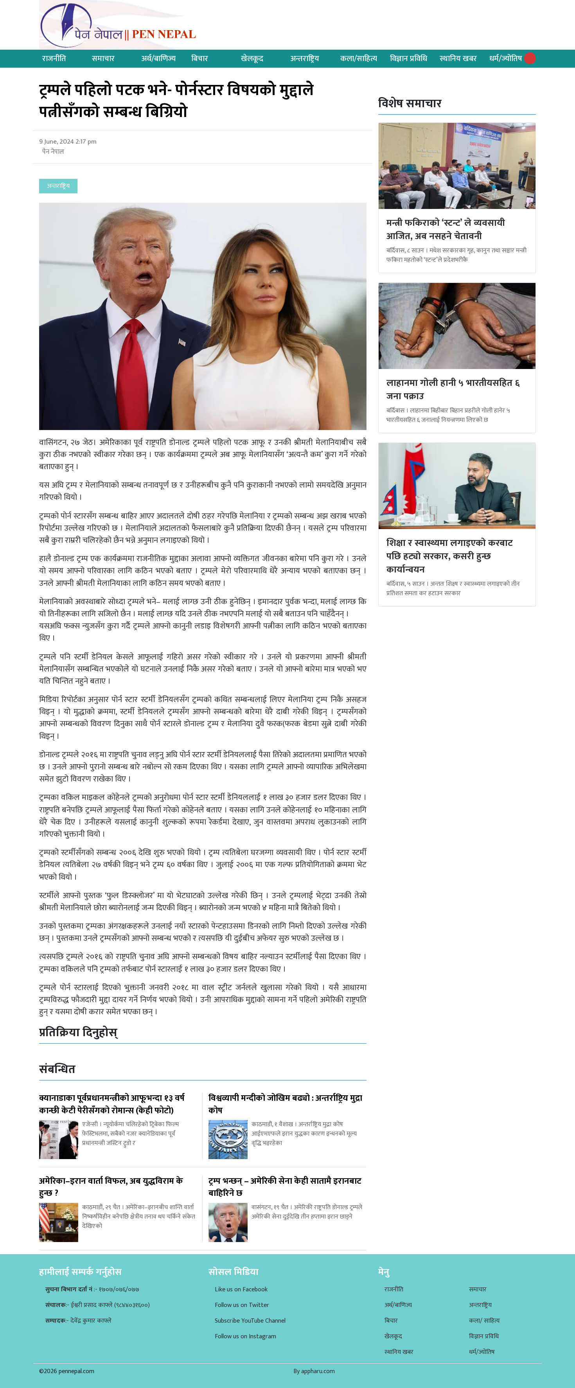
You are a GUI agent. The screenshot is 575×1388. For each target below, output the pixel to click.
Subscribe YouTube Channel (250, 1321)
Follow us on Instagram (245, 1336)
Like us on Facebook (241, 1289)
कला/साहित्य (358, 58)
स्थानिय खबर (458, 58)
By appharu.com (314, 1371)
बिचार (199, 58)
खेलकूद (252, 58)
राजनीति (54, 58)
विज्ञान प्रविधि (408, 58)
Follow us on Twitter (242, 1305)
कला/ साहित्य (484, 1321)
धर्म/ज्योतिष (505, 58)
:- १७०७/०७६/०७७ (92, 1289)
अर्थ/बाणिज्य (159, 58)
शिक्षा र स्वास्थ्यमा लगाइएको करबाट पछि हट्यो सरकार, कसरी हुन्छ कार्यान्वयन (449, 556)
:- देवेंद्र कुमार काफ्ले (78, 1321)
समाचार (103, 58)
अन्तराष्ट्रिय (305, 58)
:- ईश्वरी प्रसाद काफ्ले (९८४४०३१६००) (97, 1305)
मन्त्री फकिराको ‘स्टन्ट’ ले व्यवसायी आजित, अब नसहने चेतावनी (445, 229)
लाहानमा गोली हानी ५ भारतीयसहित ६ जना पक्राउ (453, 389)
